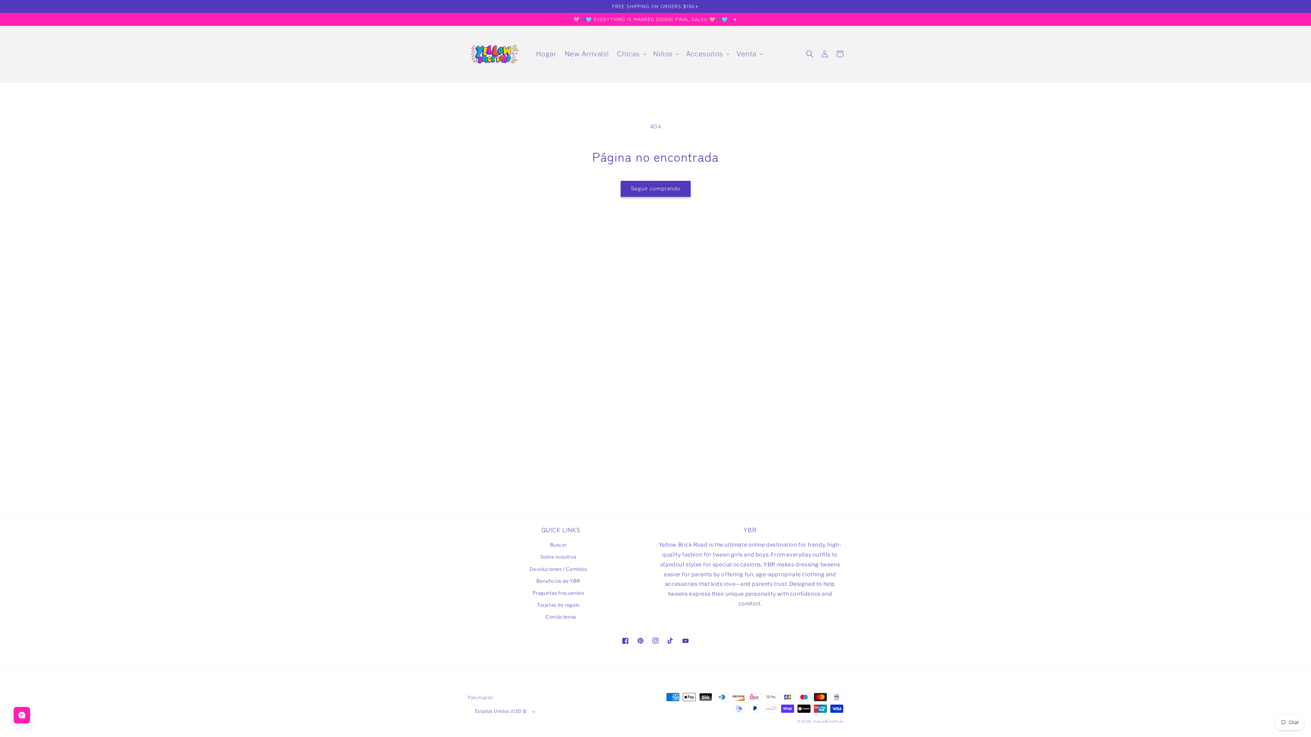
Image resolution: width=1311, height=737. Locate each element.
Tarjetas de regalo (558, 605)
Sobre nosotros (558, 557)
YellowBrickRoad (828, 721)
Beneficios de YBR (558, 581)
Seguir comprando (655, 189)
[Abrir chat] (22, 715)
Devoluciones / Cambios (558, 569)
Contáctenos (561, 617)
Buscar (558, 545)
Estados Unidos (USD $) (501, 711)
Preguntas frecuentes (558, 593)
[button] (631, 53)
